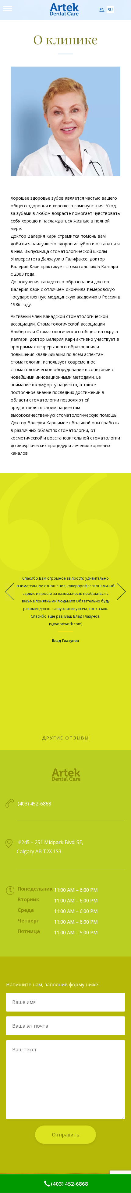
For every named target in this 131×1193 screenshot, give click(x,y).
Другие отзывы (65, 738)
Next (121, 592)
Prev (9, 592)
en (102, 9)
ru (110, 9)
